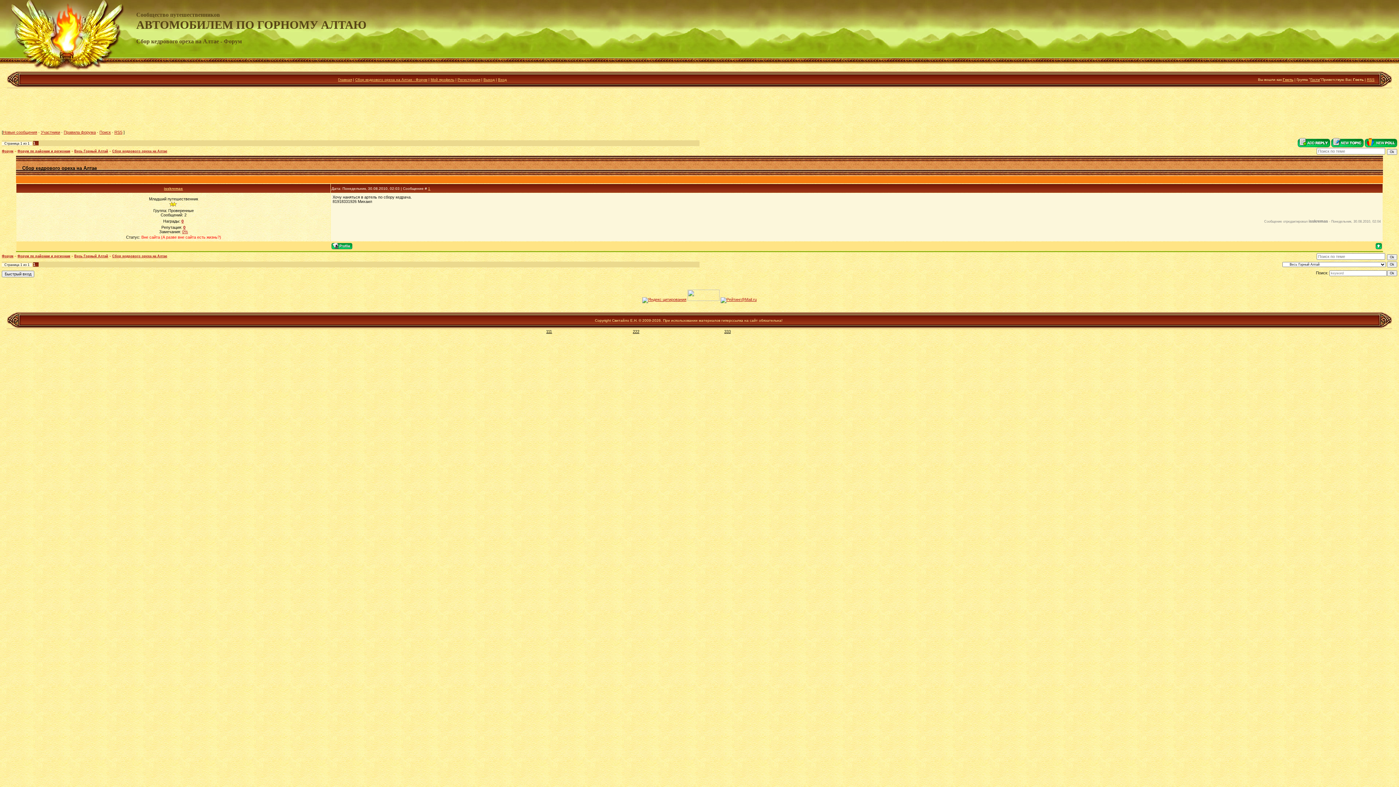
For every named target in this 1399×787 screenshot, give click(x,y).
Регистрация (469, 80)
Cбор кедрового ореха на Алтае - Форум (391, 80)
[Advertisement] (699, 109)
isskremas (173, 189)
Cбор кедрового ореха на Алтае (139, 151)
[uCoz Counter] (703, 299)
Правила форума (80, 132)
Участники (50, 132)
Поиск (105, 132)
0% (185, 232)
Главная (345, 80)
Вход (502, 80)
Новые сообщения (20, 132)
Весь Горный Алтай (91, 151)
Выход (489, 80)
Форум (7, 151)
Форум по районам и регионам (43, 151)
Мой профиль (442, 80)
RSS (1371, 80)
